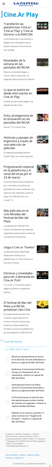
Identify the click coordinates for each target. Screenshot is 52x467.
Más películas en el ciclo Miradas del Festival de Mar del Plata (16, 216)
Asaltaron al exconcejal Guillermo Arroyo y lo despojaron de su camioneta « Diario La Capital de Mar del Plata (26, 373)
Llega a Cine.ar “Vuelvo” (19, 247)
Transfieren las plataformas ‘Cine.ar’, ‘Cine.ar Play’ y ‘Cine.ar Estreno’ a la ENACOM (18, 29)
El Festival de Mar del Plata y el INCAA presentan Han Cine (17, 306)
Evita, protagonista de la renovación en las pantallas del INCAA (18, 119)
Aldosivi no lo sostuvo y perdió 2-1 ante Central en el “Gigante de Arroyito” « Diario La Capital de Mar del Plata (25, 417)
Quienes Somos (33, 455)
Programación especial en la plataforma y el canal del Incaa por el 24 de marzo (19, 172)
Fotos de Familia (11, 455)
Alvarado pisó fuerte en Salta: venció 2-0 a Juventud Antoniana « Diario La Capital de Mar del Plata (26, 387)
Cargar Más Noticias (13, 341)
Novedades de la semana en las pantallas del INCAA (17, 63)
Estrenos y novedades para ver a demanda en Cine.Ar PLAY (19, 276)
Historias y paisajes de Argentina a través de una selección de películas (18, 142)
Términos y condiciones (14, 458)
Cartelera (22, 455)
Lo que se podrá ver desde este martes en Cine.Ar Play (18, 93)
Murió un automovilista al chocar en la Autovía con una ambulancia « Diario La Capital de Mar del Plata (26, 359)
